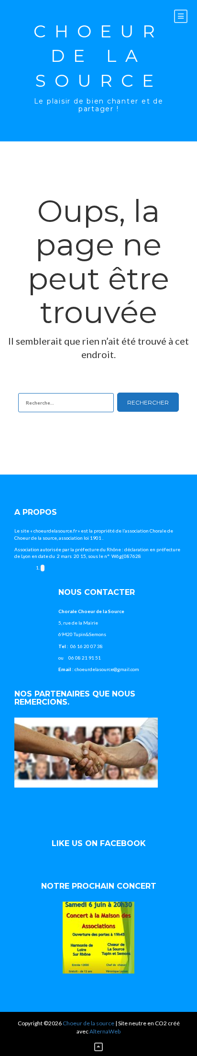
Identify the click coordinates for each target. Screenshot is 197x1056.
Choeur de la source (98, 56)
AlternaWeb (104, 1031)
